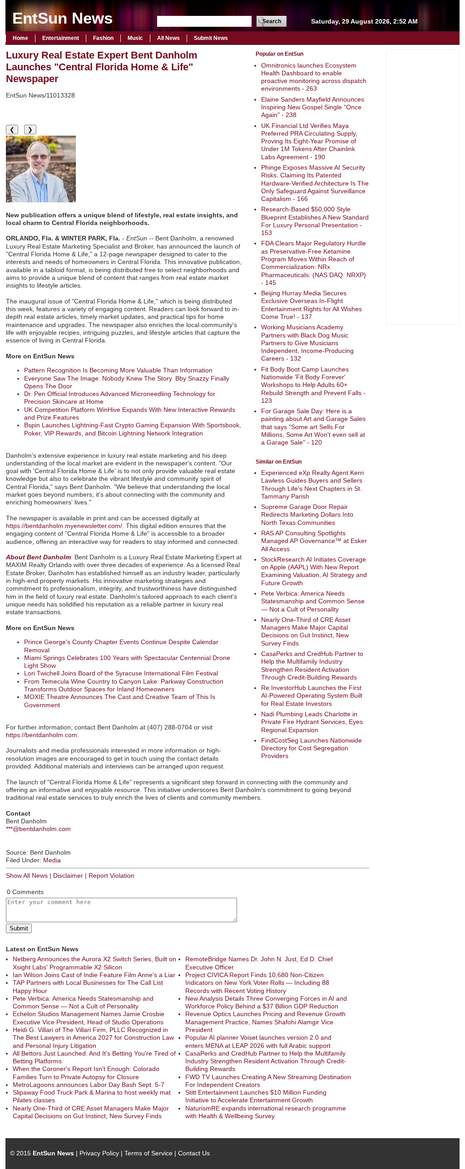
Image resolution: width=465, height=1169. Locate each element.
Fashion (103, 38)
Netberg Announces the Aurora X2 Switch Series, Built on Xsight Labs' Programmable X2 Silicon (94, 962)
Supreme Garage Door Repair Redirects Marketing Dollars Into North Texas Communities (307, 514)
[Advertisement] (422, 186)
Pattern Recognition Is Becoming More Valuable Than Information (118, 370)
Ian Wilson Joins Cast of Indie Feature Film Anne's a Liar (94, 974)
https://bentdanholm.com (41, 735)
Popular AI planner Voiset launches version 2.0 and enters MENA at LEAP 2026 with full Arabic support (258, 1041)
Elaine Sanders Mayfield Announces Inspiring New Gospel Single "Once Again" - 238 (312, 107)
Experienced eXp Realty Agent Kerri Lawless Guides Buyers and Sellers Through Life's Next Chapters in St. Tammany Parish (312, 484)
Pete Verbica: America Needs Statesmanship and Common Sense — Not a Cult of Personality (313, 601)
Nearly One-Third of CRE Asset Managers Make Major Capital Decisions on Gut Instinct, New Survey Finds (306, 631)
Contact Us (194, 1153)
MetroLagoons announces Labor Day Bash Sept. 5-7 (88, 1084)
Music (135, 38)
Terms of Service (148, 1153)
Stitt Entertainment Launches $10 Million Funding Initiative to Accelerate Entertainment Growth (255, 1096)
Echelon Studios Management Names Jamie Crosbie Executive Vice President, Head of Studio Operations (88, 1017)
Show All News (27, 875)
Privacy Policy (99, 1153)
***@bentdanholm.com (38, 828)
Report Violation (111, 875)
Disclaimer (68, 875)
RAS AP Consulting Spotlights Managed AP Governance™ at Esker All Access (314, 541)
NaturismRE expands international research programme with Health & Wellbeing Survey (265, 1112)
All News (168, 38)
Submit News (211, 38)
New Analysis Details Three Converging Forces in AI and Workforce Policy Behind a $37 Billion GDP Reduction (266, 1002)
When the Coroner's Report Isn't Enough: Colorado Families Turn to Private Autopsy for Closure (86, 1072)
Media (52, 860)
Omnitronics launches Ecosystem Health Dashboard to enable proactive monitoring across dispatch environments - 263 (313, 77)
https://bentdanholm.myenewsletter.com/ (64, 525)
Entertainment (60, 38)
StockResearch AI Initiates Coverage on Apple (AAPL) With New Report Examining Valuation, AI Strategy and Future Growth (314, 571)
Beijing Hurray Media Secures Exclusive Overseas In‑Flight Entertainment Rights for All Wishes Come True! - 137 (311, 304)
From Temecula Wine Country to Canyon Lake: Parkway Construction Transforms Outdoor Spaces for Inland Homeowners (123, 685)
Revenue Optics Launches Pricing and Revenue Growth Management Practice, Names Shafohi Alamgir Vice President (265, 1021)
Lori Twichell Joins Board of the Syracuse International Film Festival (121, 673)
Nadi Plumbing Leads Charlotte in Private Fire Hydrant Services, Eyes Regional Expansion (312, 722)
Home (20, 38)
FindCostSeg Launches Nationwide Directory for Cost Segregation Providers (311, 748)
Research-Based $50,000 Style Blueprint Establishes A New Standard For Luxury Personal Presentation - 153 (315, 220)
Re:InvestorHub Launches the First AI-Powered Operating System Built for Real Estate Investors (311, 695)
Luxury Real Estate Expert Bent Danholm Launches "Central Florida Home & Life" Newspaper (102, 66)
